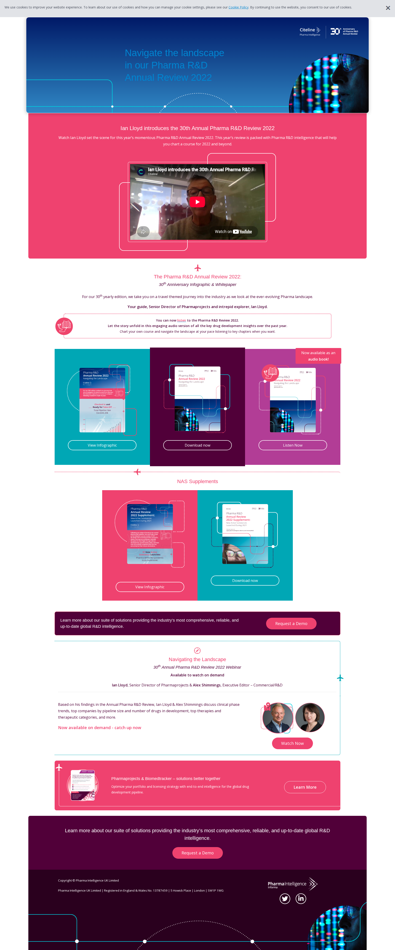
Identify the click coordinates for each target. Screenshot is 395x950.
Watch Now (292, 743)
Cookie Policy (238, 7)
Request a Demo (291, 623)
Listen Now (292, 445)
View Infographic (102, 445)
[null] (277, 717)
